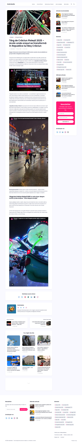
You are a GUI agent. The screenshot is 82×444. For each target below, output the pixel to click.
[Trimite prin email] (34, 297)
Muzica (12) (69, 69)
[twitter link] (57, 132)
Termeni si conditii (58, 434)
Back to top (74, 440)
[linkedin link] (63, 132)
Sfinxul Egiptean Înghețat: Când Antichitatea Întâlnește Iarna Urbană (68, 15)
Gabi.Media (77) (70, 42)
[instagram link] (65, 132)
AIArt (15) (67, 59)
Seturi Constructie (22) (62, 52)
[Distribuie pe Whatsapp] (28, 297)
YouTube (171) (67, 40)
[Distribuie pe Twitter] (22, 297)
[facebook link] (60, 132)
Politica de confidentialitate (60, 432)
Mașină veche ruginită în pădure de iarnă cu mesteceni (67, 79)
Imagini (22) (60, 49)
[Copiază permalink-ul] (38, 297)
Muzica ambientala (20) (62, 57)
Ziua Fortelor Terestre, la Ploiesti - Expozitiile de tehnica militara (42, 349)
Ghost (34, 440)
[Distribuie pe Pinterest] (25, 297)
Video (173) (60, 40)
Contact (62, 437)
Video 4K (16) (60, 59)
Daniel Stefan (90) (61, 42)
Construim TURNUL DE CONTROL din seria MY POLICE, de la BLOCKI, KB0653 (13, 369)
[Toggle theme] (74, 4)
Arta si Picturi (40, 4)
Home (33, 4)
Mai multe (66, 4)
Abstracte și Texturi (49, 4)
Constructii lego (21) (61, 54)
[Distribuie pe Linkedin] (31, 297)
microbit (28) (60, 47)
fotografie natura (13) (62, 67)
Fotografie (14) (60, 64)
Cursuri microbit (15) (68, 62)
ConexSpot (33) (67, 45)
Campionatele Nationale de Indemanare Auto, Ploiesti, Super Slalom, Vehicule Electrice (43, 369)
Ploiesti (12, 37)
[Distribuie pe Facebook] (19, 297)
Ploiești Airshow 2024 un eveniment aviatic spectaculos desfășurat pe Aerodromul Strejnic (13, 349)
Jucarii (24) (67, 47)
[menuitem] (33, 4)
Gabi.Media (11, 4)
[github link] (68, 132)
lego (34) (59, 45)
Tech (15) (59, 62)
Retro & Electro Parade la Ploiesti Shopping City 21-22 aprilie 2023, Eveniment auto (28, 349)
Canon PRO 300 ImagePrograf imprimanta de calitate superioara (38, 323)
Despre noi (56, 437)
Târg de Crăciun (19, 37)
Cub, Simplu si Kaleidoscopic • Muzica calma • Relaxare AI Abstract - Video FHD (19, 323)
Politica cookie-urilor (68, 434)
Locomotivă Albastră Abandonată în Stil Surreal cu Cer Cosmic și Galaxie (68, 95)
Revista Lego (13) (61, 69)
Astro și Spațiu (59, 4)
